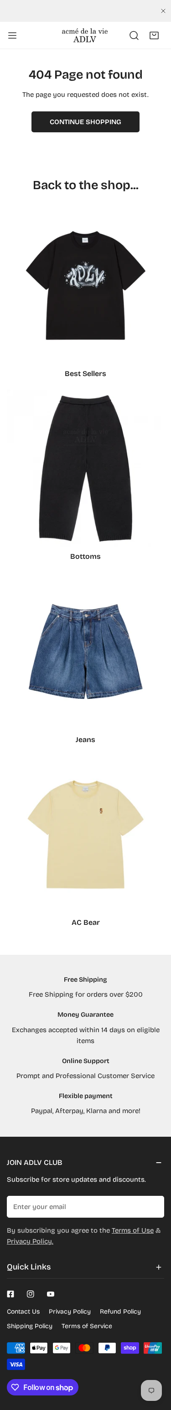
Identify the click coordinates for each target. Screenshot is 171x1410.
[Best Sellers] (85, 285)
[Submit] (152, 1206)
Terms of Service (87, 1326)
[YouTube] (51, 1294)
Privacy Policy (70, 1311)
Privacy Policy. (30, 1241)
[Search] (134, 35)
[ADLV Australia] (85, 35)
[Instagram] (31, 1294)
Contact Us (23, 1311)
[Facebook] (10, 1294)
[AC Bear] (85, 834)
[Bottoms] (85, 468)
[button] (154, 35)
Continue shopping (85, 122)
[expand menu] (12, 35)
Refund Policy (120, 1311)
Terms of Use (133, 1230)
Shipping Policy (29, 1326)
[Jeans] (85, 651)
